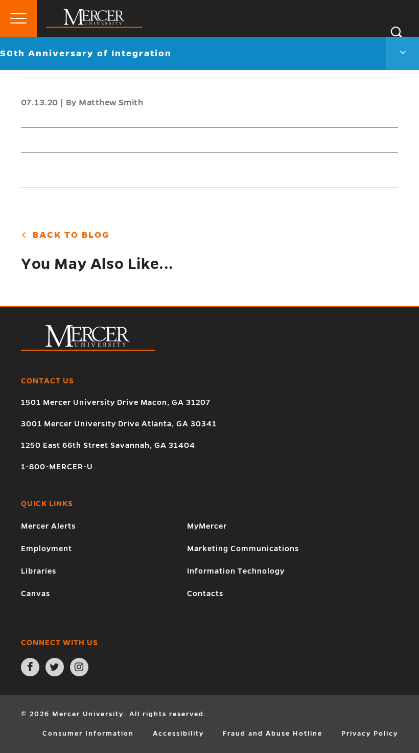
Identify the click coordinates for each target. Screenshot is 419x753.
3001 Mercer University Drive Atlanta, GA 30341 (119, 424)
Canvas (35, 593)
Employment (46, 548)
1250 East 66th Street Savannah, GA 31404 (108, 445)
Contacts (205, 593)
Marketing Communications (243, 548)
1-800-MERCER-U (57, 467)
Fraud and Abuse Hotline (272, 733)
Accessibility (178, 733)
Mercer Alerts (48, 526)
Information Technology (236, 571)
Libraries (38, 571)
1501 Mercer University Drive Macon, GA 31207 (116, 402)
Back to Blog (70, 235)
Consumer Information (88, 733)
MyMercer (207, 526)
